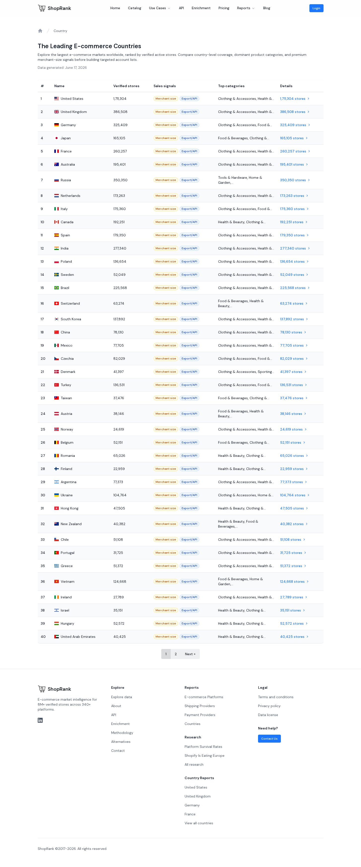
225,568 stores (293, 288)
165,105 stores (292, 138)
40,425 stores (292, 636)
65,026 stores (292, 455)
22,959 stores (292, 469)
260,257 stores (293, 151)
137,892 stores (292, 319)
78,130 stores (291, 332)
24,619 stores (291, 429)
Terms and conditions (276, 697)
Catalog (134, 8)
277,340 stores (293, 248)
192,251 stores (291, 222)
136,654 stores (292, 261)
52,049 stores (292, 274)
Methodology (122, 732)
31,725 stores (291, 552)
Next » (190, 654)
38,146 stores (291, 413)
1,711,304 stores (292, 98)
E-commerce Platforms (204, 697)
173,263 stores (292, 195)
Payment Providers (200, 715)
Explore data (121, 697)
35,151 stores (290, 610)
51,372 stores (291, 566)
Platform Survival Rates (203, 746)
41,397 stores (291, 371)
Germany (192, 805)
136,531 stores (291, 385)
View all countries (199, 823)
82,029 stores (292, 358)
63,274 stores (291, 303)
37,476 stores (291, 398)
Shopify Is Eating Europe (205, 755)
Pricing (224, 8)
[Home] (40, 30)
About (116, 706)
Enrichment (201, 8)
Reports (243, 8)
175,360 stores (292, 209)
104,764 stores (292, 495)
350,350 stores (293, 180)
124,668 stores (292, 581)
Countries (192, 724)
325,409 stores (293, 125)
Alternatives (121, 741)
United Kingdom (198, 796)
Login (316, 8)
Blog (266, 8)
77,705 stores (292, 345)
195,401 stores (292, 164)
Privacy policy (269, 706)
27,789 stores (291, 597)
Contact (118, 750)
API (181, 8)
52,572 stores (292, 623)
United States (196, 787)
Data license (268, 715)
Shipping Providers (200, 706)
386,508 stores (292, 111)
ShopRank (59, 8)
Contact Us (269, 739)
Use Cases (157, 8)
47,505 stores (292, 508)
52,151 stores (290, 442)
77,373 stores (291, 482)
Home (115, 8)
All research (194, 764)
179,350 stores (292, 235)
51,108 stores (290, 539)
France (190, 814)
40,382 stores (292, 524)
